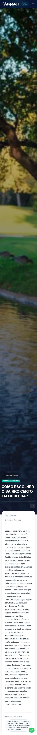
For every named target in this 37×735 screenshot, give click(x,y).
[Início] (10, 4)
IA (26, 4)
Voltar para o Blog (12, 475)
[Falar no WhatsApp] (32, 730)
